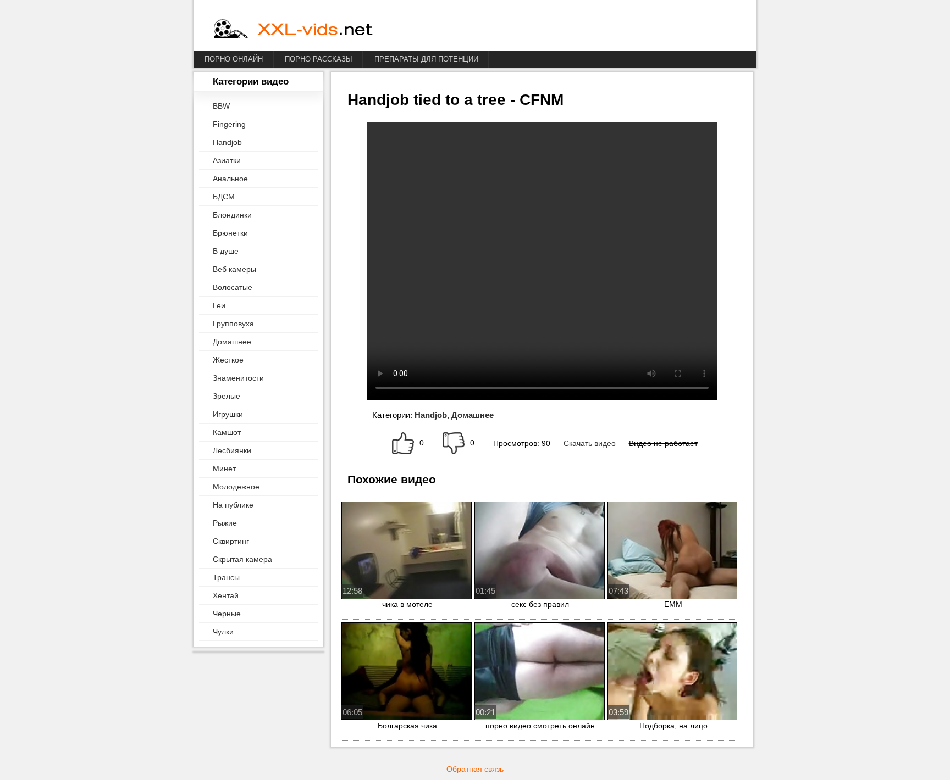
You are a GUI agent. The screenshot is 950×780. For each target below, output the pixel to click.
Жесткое (228, 359)
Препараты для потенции (426, 59)
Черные (227, 613)
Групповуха (233, 323)
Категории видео (251, 81)
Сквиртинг (231, 541)
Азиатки (227, 160)
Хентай (226, 595)
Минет (224, 468)
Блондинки (232, 214)
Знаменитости (238, 378)
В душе (226, 251)
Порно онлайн (234, 59)
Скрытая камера (242, 559)
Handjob (227, 142)
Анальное (230, 178)
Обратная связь (475, 769)
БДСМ (224, 196)
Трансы (226, 577)
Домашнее (232, 341)
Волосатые (232, 287)
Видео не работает (663, 443)
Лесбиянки (232, 450)
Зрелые (226, 396)
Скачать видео (590, 443)
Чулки (223, 631)
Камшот (227, 432)
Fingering (229, 124)
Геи (219, 305)
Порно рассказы (318, 59)
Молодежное (236, 486)
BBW (221, 106)
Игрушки (228, 414)
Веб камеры (234, 269)
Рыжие (225, 523)
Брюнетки (230, 233)
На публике (233, 504)
